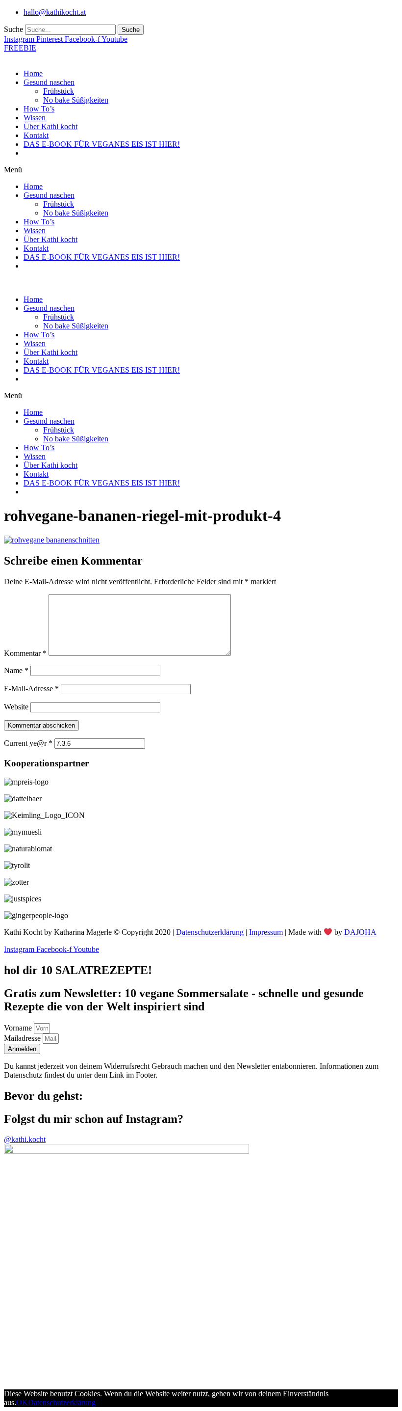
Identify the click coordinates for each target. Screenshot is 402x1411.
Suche (13, 29)
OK (22, 1402)
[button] (201, 169)
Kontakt (36, 135)
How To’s (39, 109)
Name (16, 670)
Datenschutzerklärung (210, 932)
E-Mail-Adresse (31, 688)
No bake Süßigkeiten (75, 100)
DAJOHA (360, 932)
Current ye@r (28, 743)
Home (33, 73)
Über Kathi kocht (50, 126)
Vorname (19, 1028)
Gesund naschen (49, 82)
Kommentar (25, 653)
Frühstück (58, 91)
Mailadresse (23, 1038)
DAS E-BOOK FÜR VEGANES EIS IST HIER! (102, 144)
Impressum (266, 932)
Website (16, 707)
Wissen (35, 117)
